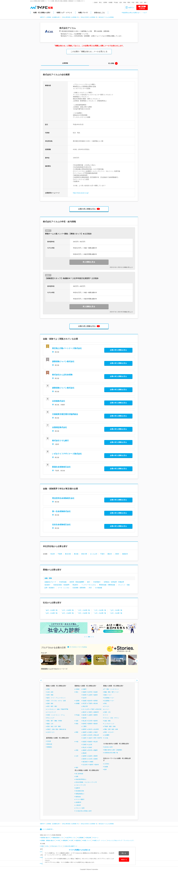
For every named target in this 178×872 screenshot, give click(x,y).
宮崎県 (96, 759)
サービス (106, 706)
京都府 (90, 732)
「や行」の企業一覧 (83, 613)
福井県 (96, 720)
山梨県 (90, 715)
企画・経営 (50, 692)
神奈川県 (84, 554)
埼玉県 (52, 554)
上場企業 (78, 805)
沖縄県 (91, 761)
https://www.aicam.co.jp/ (81, 193)
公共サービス (50, 732)
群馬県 (96, 700)
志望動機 (80, 837)
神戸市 (100, 738)
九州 (141, 2)
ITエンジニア (50, 718)
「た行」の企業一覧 (99, 610)
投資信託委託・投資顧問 (61, 585)
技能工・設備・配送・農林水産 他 (56, 729)
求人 (47, 846)
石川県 (90, 720)
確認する (124, 859)
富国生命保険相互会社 (61, 467)
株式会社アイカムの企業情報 (106, 17)
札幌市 (84, 689)
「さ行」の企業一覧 (83, 610)
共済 (90, 587)
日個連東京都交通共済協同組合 (65, 414)
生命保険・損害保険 (79, 587)
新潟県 (84, 715)
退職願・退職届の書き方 (48, 840)
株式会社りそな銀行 (60, 441)
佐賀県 (90, 756)
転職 (42, 846)
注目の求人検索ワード (71, 846)
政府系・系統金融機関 (77, 582)
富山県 (84, 720)
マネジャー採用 (80, 808)
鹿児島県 (85, 761)
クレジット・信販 (124, 585)
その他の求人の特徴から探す (84, 811)
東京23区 (68, 554)
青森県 (84, 692)
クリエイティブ (51, 712)
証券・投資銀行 (49, 587)
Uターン (96, 837)
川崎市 (117, 554)
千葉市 (102, 554)
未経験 (106, 766)
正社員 (49, 741)
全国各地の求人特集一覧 (111, 752)
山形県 (90, 695)
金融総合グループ (50, 582)
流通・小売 (107, 712)
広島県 (84, 744)
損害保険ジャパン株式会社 (63, 361)
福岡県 (84, 756)
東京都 (76, 554)
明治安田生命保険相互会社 (63, 498)
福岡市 (91, 764)
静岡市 (84, 729)
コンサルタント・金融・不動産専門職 (57, 709)
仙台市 (84, 698)
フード (106, 715)
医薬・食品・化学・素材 (54, 726)
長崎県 (96, 756)
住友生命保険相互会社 (61, 525)
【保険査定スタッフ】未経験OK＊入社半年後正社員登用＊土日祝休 (71, 278)
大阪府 (96, 732)
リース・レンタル (63, 587)
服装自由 (78, 796)
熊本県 (84, 759)
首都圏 (110, 2)
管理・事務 (50, 695)
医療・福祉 (50, 703)
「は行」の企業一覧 (50, 613)
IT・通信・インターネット (111, 689)
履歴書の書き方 (45, 837)
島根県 (90, 741)
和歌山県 (96, 735)
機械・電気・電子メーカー (111, 692)
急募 (77, 776)
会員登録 (142, 7)
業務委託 (49, 747)
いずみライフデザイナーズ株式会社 (67, 454)
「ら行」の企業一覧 (99, 613)
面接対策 (78, 840)
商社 (105, 703)
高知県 (84, 753)
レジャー (106, 709)
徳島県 (84, 750)
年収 (58, 840)
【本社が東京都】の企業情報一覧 (70, 17)
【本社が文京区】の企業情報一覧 (88, 17)
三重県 (84, 726)
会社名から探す (108, 747)
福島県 (96, 695)
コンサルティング (109, 723)
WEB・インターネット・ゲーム (56, 715)
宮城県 (96, 692)
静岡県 (90, 723)
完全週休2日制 (80, 791)
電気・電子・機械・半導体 (54, 720)
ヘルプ (145, 12)
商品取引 (75, 585)
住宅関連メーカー (109, 698)
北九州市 (85, 764)
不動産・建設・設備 (109, 726)
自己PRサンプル (71, 837)
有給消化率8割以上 (81, 779)
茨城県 (84, 700)
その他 (106, 738)
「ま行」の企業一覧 (67, 613)
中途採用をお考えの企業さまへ (131, 12)
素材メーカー (108, 695)
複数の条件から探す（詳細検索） (113, 750)
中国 (133, 2)
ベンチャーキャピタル (88, 585)
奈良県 (90, 735)
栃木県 (90, 700)
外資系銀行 (97, 582)
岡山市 (84, 747)
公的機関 (106, 735)
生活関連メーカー (109, 700)
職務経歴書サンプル (58, 837)
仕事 (71, 840)
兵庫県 (84, 735)
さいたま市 (93, 554)
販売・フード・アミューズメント (56, 698)
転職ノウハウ (83, 12)
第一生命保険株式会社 (61, 511)
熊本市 (97, 764)
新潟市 (84, 718)
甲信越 (116, 2)
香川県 (90, 750)
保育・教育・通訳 (52, 706)
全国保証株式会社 (59, 427)
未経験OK (78, 802)
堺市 (95, 738)
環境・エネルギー (109, 732)
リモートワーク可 (81, 785)
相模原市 (125, 554)
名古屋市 (96, 729)
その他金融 (98, 587)
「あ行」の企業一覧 (50, 610)
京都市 (84, 738)
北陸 (120, 2)
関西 (129, 2)
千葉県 (60, 554)
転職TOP (42, 17)
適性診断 (88, 837)
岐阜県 (84, 723)
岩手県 (90, 692)
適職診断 (65, 840)
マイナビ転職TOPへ (47, 829)
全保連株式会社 (58, 401)
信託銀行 (47, 585)
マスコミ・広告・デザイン (111, 718)
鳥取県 (84, 741)
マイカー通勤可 (80, 799)
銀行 (88, 582)
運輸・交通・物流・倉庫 (111, 729)
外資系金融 (62, 582)
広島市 (90, 747)
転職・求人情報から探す (41, 12)
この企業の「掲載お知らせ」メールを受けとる (89, 52)
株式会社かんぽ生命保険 (62, 375)
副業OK (78, 788)
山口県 (90, 744)
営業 (48, 689)
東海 (124, 2)
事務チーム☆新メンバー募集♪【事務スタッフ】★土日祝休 (68, 234)
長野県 (96, 715)
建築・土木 (50, 723)
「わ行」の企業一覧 (115, 613)
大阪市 (90, 738)
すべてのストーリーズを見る (78, 647)
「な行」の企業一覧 (115, 610)
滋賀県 (84, 732)
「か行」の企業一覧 (67, 610)
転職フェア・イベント (64, 12)
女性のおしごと (99, 12)
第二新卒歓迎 (79, 773)
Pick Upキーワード (57, 846)
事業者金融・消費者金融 (107, 585)
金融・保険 (48, 578)
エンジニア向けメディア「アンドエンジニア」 (122, 840)
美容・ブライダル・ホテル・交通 (56, 700)
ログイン (131, 7)
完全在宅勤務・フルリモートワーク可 (86, 782)
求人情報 (111, 63)
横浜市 (110, 554)
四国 (137, 2)
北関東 (105, 2)
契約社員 (49, 744)
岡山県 (96, 741)
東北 (100, 2)
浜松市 (90, 729)
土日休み (106, 764)
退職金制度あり (80, 793)
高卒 (105, 769)
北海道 (95, 2)
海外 (145, 2)
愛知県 (96, 723)
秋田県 (84, 695)
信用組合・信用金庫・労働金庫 (114, 582)
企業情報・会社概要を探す (53, 17)
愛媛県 (96, 750)
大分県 (90, 759)
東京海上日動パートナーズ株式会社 (67, 348)
